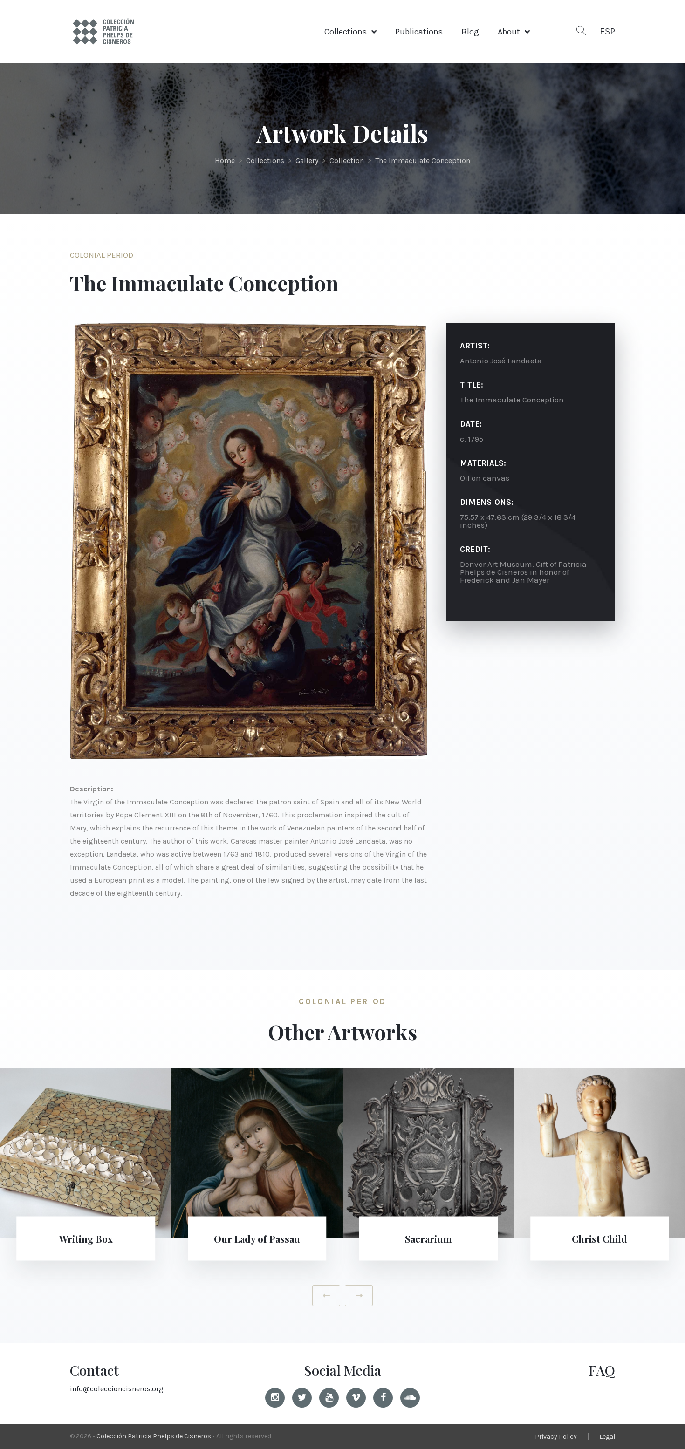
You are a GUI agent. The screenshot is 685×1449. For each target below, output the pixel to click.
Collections (345, 32)
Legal (607, 1437)
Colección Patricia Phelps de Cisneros (153, 1436)
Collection (346, 160)
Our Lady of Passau (257, 1238)
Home (225, 160)
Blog (470, 32)
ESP (607, 31)
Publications (419, 32)
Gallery (306, 160)
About (509, 32)
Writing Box (86, 1238)
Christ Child (599, 1238)
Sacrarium (428, 1238)
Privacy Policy (556, 1437)
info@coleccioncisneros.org (117, 1388)
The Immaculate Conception (422, 160)
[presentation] (326, 1295)
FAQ (601, 1370)
